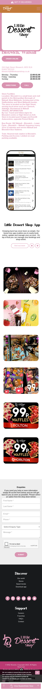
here (3, 680)
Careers (21, 613)
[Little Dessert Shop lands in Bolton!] (21, 348)
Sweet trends (21, 584)
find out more (19, 246)
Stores (21, 581)
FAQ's (21, 619)
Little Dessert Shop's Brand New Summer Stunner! (18, 329)
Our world (21, 578)
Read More (8, 298)
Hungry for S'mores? (13, 295)
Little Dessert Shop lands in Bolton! (19, 363)
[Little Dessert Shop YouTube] (24, 598)
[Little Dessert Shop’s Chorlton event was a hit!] (21, 381)
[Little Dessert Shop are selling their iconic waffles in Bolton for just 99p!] (21, 415)
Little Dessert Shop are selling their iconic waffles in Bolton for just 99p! (19, 432)
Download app (21, 587)
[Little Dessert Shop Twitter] (18, 598)
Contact (21, 621)
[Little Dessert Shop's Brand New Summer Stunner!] (21, 313)
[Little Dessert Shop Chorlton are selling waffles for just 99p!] (21, 450)
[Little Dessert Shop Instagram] (13, 598)
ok (37, 672)
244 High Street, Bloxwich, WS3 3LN (17, 67)
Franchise (21, 616)
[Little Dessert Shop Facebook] (7, 598)
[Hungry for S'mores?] (21, 280)
